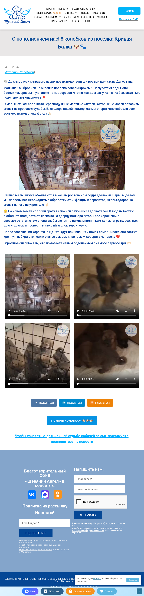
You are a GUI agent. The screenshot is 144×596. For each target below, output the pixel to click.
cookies (97, 578)
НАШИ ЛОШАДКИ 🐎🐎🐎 (48, 13)
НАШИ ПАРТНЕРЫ (59, 21)
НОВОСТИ (63, 9)
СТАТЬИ (76, 21)
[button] (129, 11)
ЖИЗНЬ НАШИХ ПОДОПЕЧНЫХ (79, 17)
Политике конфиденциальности (35, 549)
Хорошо (133, 580)
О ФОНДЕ (69, 13)
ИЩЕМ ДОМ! (51, 17)
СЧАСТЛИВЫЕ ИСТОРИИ (83, 9)
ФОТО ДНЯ (102, 17)
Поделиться (46, 402)
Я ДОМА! (38, 17)
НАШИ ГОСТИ (99, 13)
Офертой (26, 551)
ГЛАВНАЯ (50, 9)
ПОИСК (86, 21)
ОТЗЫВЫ (84, 13)
